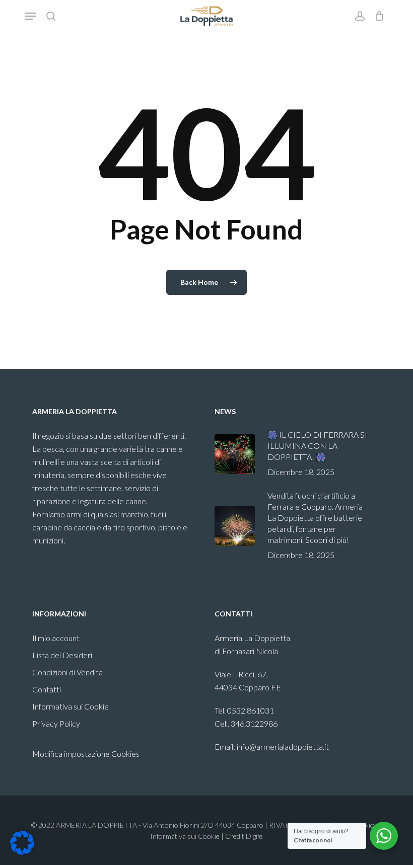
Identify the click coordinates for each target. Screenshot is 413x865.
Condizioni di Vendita (67, 672)
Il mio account (56, 638)
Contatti (46, 689)
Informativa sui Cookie (70, 706)
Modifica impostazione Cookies (86, 753)
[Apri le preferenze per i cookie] (22, 851)
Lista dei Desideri (62, 655)
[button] (30, 16)
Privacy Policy (56, 723)
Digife (254, 836)
